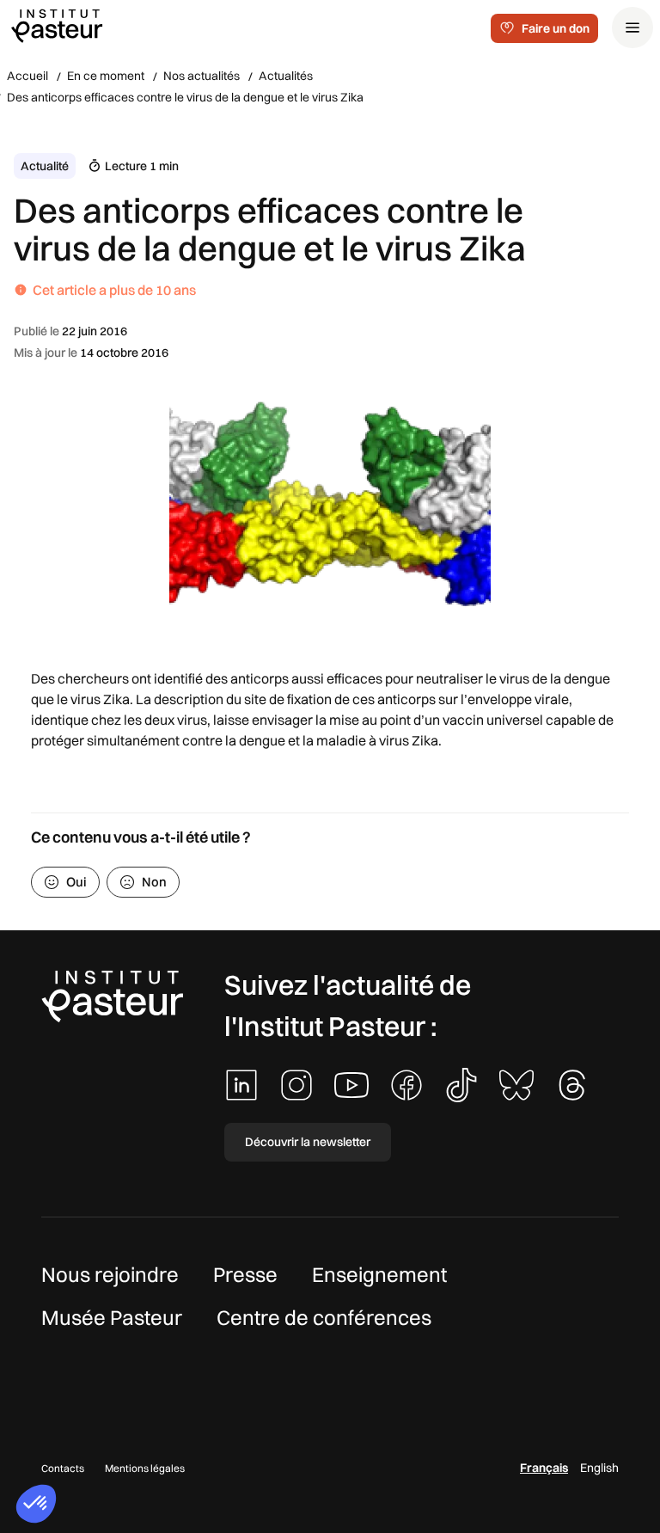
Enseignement (379, 1274)
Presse (245, 1274)
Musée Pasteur (111, 1317)
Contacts (62, 1468)
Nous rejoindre (110, 1274)
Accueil (27, 75)
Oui (76, 882)
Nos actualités (201, 75)
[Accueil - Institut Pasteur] (57, 25)
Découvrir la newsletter (307, 1142)
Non (154, 882)
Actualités (286, 75)
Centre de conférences (324, 1317)
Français (544, 1467)
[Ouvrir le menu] (632, 27)
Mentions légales (145, 1468)
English (599, 1467)
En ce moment (105, 75)
